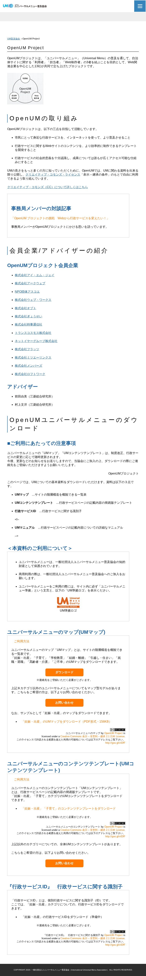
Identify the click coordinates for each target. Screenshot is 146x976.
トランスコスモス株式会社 (33, 332)
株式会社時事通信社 (28, 324)
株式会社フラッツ (27, 349)
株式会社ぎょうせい (28, 316)
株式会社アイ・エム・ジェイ (34, 275)
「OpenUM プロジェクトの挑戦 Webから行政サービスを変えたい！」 (60, 218)
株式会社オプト (25, 308)
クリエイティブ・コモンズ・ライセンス (52, 174)
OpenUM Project (113, 733)
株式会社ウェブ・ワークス (33, 299)
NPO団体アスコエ (27, 291)
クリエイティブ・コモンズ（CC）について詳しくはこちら (47, 187)
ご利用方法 (21, 641)
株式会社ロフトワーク (30, 374)
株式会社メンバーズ (28, 365)
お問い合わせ (64, 702)
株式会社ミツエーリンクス (33, 357)
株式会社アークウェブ (30, 283)
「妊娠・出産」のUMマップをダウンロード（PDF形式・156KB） (66, 721)
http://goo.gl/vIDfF (115, 742)
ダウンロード (64, 672)
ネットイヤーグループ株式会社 (36, 341)
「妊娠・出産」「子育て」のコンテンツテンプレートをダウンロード (68, 808)
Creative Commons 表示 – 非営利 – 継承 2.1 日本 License (92, 736)
